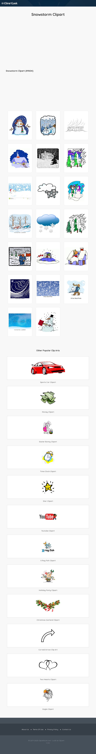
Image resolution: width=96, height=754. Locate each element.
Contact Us (66, 729)
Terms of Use (38, 729)
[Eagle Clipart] (48, 695)
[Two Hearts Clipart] (48, 665)
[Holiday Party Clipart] (48, 576)
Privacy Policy (52, 729)
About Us (25, 729)
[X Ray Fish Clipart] (48, 546)
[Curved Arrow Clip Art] (48, 635)
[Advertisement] (48, 43)
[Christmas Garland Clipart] (48, 606)
